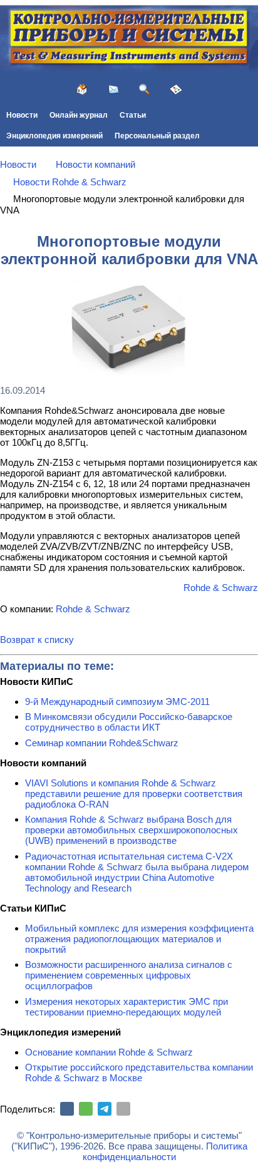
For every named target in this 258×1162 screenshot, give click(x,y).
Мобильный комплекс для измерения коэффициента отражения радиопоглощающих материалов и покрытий (139, 939)
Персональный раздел (157, 135)
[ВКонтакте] (67, 1109)
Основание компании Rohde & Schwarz (109, 1052)
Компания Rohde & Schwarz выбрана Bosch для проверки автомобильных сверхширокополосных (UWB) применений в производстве (131, 830)
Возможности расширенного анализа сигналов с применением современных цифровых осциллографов (128, 975)
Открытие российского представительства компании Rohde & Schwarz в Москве (139, 1072)
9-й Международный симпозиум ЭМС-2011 (117, 701)
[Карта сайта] (176, 89)
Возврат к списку (37, 639)
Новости (22, 115)
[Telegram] (104, 1109)
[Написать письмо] (113, 89)
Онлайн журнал (78, 115)
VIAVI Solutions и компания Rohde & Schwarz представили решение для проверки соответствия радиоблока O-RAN (133, 794)
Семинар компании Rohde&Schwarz (101, 743)
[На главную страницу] (82, 89)
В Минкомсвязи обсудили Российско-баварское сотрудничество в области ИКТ (128, 722)
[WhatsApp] (86, 1109)
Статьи (133, 115)
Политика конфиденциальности (165, 1151)
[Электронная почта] (123, 1109)
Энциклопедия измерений (54, 135)
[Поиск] (144, 89)
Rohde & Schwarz (220, 587)
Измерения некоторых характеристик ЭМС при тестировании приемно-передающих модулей (126, 1006)
